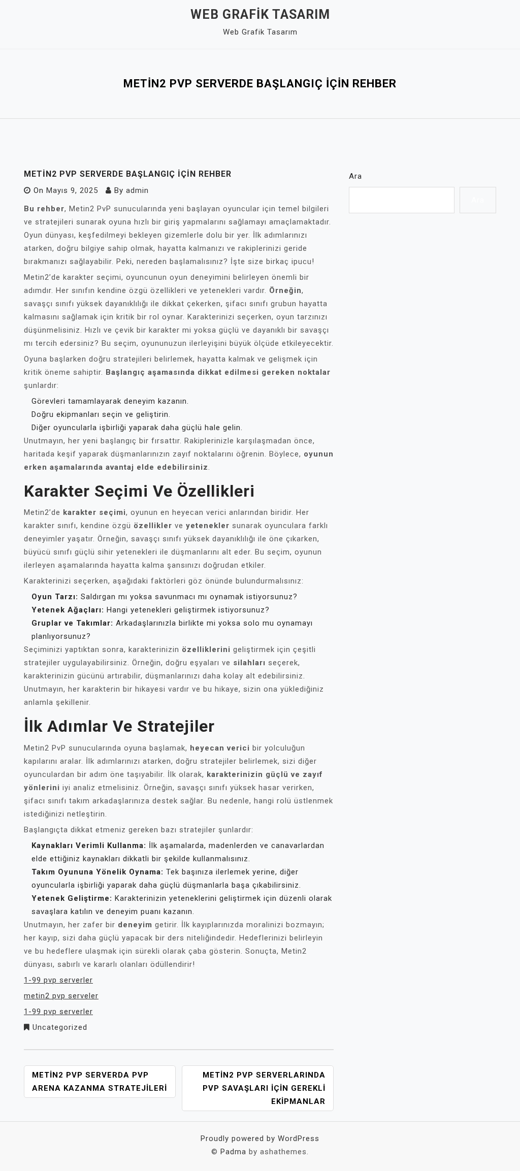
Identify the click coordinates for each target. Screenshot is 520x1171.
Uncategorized (59, 1027)
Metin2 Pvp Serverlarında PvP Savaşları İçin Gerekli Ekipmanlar (264, 1088)
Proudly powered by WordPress (260, 1138)
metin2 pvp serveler (61, 995)
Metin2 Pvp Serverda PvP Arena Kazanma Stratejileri (99, 1081)
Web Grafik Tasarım (260, 14)
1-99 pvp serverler (58, 980)
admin (137, 190)
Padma (233, 1151)
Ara (355, 176)
